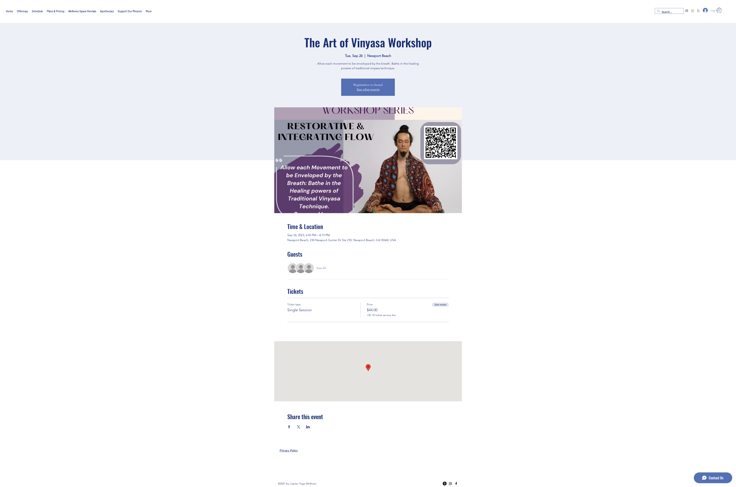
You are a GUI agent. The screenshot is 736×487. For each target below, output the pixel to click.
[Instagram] (692, 11)
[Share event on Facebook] (289, 426)
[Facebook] (687, 11)
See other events (368, 89)
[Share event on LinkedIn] (308, 426)
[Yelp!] (698, 11)
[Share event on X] (298, 426)
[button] (719, 10)
